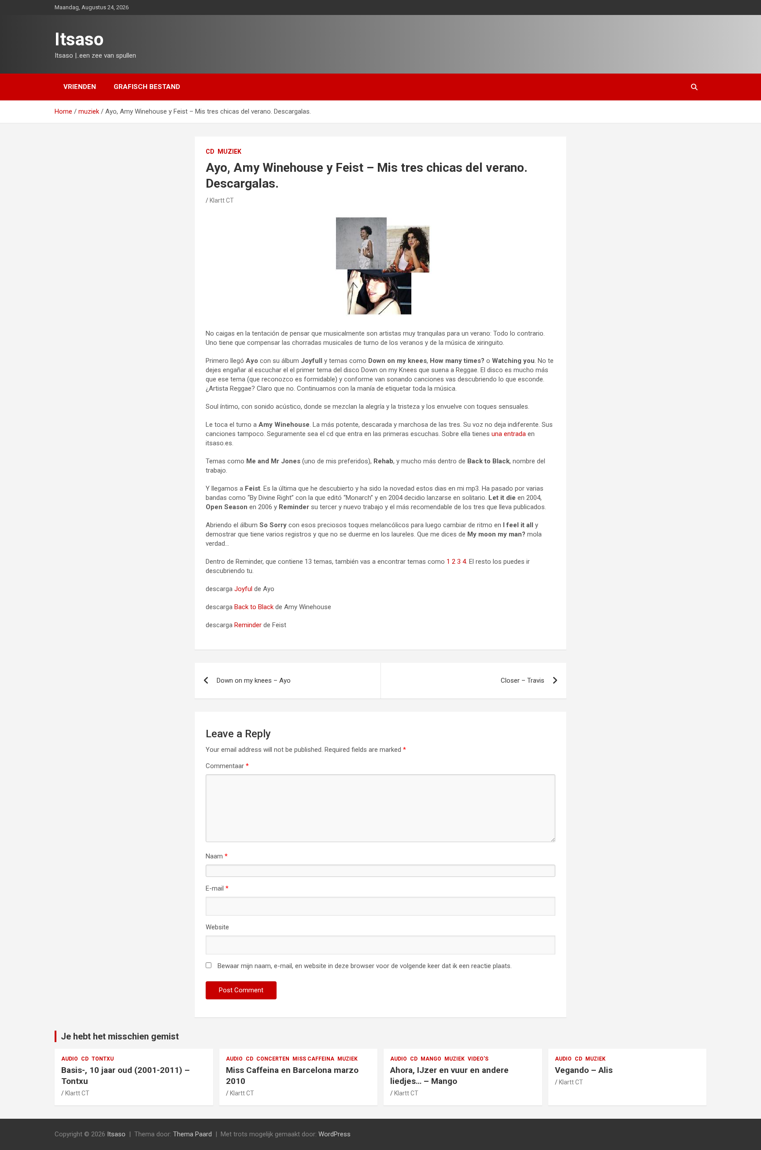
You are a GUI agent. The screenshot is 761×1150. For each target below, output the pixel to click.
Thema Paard (192, 1134)
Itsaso (79, 39)
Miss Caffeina (313, 1059)
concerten (272, 1059)
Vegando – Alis (584, 1070)
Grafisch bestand (147, 87)
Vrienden (79, 87)
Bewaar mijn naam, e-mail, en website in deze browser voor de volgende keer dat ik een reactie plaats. (365, 966)
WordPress (334, 1134)
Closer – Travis (522, 680)
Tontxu (103, 1059)
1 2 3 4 (456, 562)
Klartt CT (222, 200)
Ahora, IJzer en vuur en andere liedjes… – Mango (449, 1075)
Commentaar (227, 766)
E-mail (217, 888)
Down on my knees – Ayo (254, 680)
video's (478, 1059)
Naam (217, 856)
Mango (431, 1059)
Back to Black (253, 607)
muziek (229, 151)
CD (210, 151)
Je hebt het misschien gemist (120, 1036)
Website (217, 927)
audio (69, 1059)
